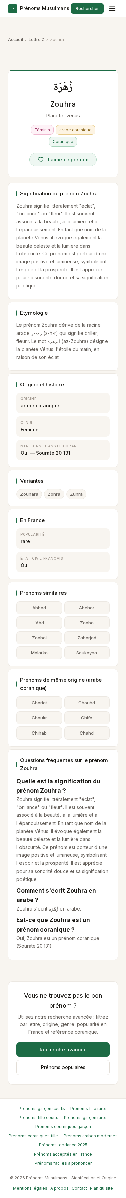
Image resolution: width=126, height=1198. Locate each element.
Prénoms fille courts (38, 1117)
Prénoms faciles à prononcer (63, 1163)
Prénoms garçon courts (42, 1108)
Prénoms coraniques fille (33, 1135)
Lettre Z (36, 39)
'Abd (39, 622)
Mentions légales (30, 1188)
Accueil (15, 39)
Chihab (39, 733)
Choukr (39, 717)
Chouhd (86, 702)
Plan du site (101, 1188)
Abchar (86, 607)
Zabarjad (86, 637)
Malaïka (39, 652)
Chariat (39, 702)
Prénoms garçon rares (86, 1117)
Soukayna (86, 652)
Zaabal (39, 637)
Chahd (87, 733)
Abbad (39, 607)
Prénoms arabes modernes (91, 1135)
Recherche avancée (63, 1049)
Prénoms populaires (63, 1067)
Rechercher (87, 8)
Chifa (86, 717)
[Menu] (112, 8)
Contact (79, 1188)
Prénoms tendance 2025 (63, 1144)
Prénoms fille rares (89, 1108)
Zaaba (87, 622)
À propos (59, 1188)
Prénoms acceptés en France (63, 1154)
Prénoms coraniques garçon (63, 1126)
